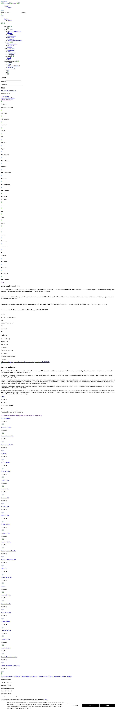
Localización (10, 45)
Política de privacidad (31, 676)
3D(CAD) (47, 362)
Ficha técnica (11, 98)
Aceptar (107, 705)
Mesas (32, 415)
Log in (15, 3)
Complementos (11, 36)
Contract (9, 59)
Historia (9, 62)
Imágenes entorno (28, 362)
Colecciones (10, 37)
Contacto (23, 676)
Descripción (4, 98)
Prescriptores (10, 50)
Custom (9, 47)
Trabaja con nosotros (55, 676)
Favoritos (6, 3)
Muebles (9, 33)
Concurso (10, 67)
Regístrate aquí (5, 96)
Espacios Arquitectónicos (14, 31)
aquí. (46, 699)
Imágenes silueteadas (38, 362)
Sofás (25, 415)
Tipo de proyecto (12, 44)
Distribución (17, 676)
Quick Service (11, 53)
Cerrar (2, 282)
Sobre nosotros (5, 676)
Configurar (75, 705)
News (9, 64)
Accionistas (10, 54)
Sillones (21, 415)
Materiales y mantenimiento (14, 40)
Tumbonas (9, 415)
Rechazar (91, 705)
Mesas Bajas (15, 415)
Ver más (3, 396)
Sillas (28, 415)
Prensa (9, 51)
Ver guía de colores (6, 99)
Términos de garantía (43, 676)
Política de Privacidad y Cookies (22, 708)
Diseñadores (10, 39)
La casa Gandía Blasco (13, 65)
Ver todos (3, 415)
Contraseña (4, 84)
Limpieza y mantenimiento (15, 362)
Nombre (3, 81)
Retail (9, 58)
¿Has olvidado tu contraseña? (8, 90)
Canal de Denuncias (66, 676)
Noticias (11, 676)
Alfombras (10, 34)
